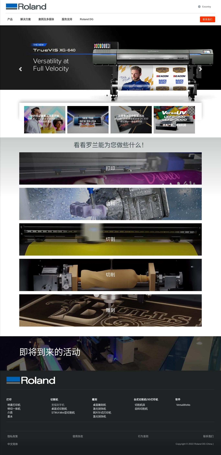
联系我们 (208, 436)
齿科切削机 (141, 408)
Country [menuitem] (206, 6)
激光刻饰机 (99, 408)
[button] (32, 68)
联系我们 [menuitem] (207, 19)
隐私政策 (12, 436)
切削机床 (140, 405)
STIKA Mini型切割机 (63, 412)
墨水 (10, 416)
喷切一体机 (13, 408)
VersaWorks (183, 405)
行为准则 (143, 436)
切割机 (54, 399)
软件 (178, 399)
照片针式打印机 (102, 412)
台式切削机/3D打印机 (146, 399)
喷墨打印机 (13, 405)
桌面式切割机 (59, 408)
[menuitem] (11, 19)
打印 (9, 399)
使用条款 (78, 436)
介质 (10, 412)
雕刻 (94, 399)
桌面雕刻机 (99, 405)
